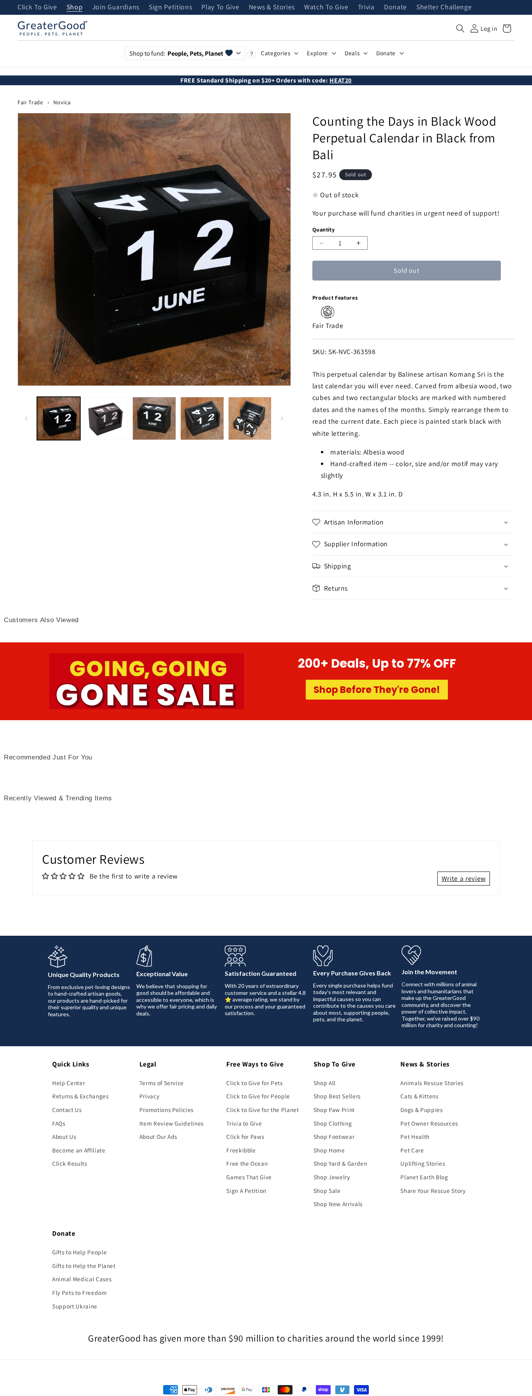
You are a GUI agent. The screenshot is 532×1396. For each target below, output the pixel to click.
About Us (64, 1136)
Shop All (325, 1083)
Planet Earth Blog (424, 1177)
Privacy (149, 1096)
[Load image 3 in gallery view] (154, 418)
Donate (395, 7)
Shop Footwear (334, 1136)
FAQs (58, 1123)
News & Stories (272, 7)
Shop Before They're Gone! (377, 689)
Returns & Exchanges (80, 1096)
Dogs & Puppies (421, 1110)
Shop (75, 7)
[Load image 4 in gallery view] (202, 418)
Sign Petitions (170, 7)
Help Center (68, 1083)
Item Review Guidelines (171, 1123)
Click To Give (37, 7)
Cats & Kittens (419, 1096)
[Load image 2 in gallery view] (106, 418)
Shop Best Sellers (337, 1096)
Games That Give (249, 1177)
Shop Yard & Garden (340, 1163)
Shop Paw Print (334, 1110)
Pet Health (415, 1136)
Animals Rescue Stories (431, 1083)
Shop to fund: (176, 53)
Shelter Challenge (444, 7)
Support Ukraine (74, 1306)
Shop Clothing (333, 1123)
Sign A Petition (246, 1190)
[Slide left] (26, 418)
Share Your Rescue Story (432, 1190)
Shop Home (329, 1150)
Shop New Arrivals (338, 1204)
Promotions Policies (166, 1110)
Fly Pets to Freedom (79, 1292)
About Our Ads (158, 1136)
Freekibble (241, 1150)
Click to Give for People (258, 1096)
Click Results (69, 1163)
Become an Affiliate (79, 1150)
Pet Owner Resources (429, 1123)
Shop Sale (327, 1190)
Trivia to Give (244, 1123)
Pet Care (412, 1150)
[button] (460, 28)
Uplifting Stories (422, 1163)
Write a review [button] (464, 878)
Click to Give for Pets (254, 1083)
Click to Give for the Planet (262, 1110)
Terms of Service (161, 1083)
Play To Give (220, 7)
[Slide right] (282, 418)
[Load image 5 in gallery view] (250, 418)
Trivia (366, 7)
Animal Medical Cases (81, 1279)
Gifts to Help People (79, 1252)
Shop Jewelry (332, 1177)
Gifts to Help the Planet (84, 1266)
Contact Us (67, 1110)
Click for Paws (245, 1136)
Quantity (323, 229)
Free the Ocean (247, 1163)
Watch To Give (326, 7)
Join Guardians (115, 7)
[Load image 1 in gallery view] (59, 418)
